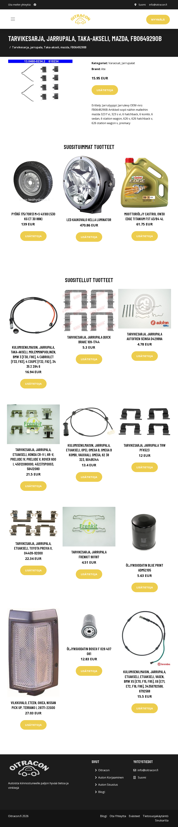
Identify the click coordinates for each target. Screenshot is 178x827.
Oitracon (104, 770)
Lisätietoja (105, 90)
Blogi (101, 792)
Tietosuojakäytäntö (155, 816)
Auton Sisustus (108, 785)
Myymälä (158, 19)
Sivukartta (161, 820)
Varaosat (114, 63)
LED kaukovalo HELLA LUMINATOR (89, 219)
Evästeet (134, 816)
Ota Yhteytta (118, 816)
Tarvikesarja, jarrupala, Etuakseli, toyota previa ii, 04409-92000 (33, 548)
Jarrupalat (128, 63)
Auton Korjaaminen (111, 777)
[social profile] (35, 4)
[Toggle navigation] (13, 19)
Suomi (142, 4)
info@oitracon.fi (158, 4)
